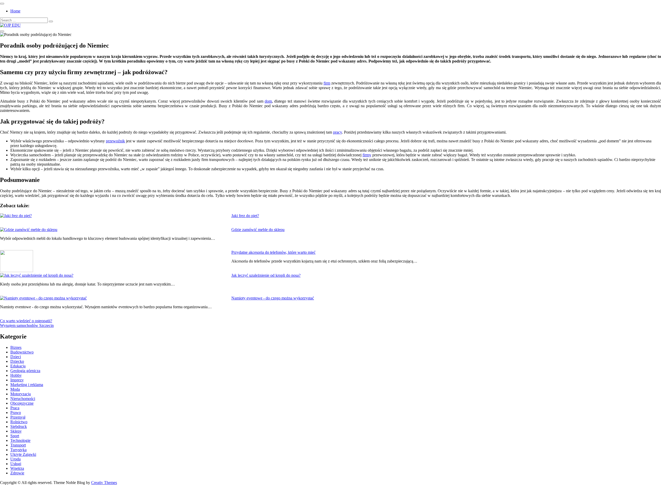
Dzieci (15, 357)
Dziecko (17, 361)
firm (327, 83)
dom (268, 101)
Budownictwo (22, 352)
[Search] (51, 21)
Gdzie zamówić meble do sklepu (258, 229)
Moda (15, 389)
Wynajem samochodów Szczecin (27, 325)
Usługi (15, 463)
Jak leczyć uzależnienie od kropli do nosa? (266, 275)
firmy (367, 155)
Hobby (16, 375)
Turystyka (18, 450)
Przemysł (17, 417)
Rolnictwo (18, 422)
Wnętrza (17, 468)
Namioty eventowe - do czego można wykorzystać (272, 298)
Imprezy (17, 380)
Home (15, 11)
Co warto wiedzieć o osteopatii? (26, 321)
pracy (337, 132)
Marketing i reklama (26, 384)
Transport (18, 445)
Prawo (15, 412)
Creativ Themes (104, 482)
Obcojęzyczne (22, 403)
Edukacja (18, 366)
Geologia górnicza (25, 370)
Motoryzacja (20, 394)
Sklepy (16, 431)
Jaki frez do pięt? (245, 215)
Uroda (15, 459)
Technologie (20, 440)
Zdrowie (17, 473)
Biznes (15, 347)
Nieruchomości (22, 398)
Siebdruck (18, 426)
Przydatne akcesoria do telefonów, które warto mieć (273, 252)
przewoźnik (115, 141)
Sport (14, 436)
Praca (14, 408)
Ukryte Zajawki (23, 454)
